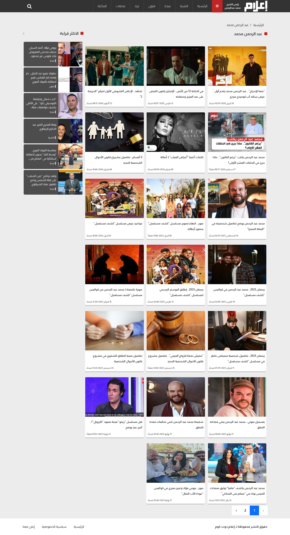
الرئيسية (202, 6)
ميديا (168, 6)
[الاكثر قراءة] (23, 33)
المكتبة (102, 6)
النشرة (184, 6)
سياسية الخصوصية (54, 526)
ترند (137, 6)
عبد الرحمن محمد (237, 25)
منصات (120, 6)
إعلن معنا (29, 526)
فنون (151, 6)
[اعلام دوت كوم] (255, 6)
